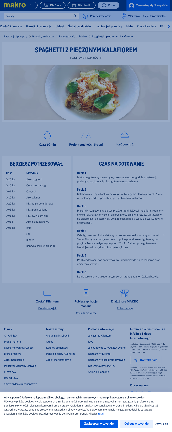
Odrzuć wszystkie (136, 423)
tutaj (101, 413)
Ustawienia (161, 424)
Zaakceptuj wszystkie (99, 423)
